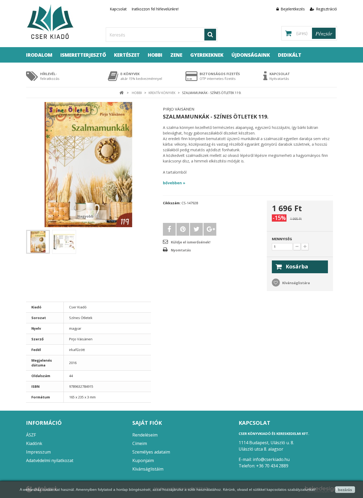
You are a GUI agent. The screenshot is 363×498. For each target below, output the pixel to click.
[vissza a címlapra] (121, 92)
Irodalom (39, 55)
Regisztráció (326, 8)
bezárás (345, 490)
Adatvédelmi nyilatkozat (49, 460)
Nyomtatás (181, 250)
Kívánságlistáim (147, 469)
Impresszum (38, 452)
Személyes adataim (151, 452)
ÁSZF (31, 435)
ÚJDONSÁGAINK (250, 55)
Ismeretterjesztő (83, 55)
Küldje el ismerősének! (190, 242)
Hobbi (155, 55)
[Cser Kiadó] (62, 22)
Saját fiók (147, 422)
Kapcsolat (118, 8)
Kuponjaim (143, 460)
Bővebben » (174, 182)
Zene (176, 55)
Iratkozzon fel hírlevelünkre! (155, 8)
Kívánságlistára (295, 282)
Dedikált (289, 55)
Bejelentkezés (293, 8)
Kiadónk (34, 443)
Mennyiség (282, 238)
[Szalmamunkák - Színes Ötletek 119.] (38, 242)
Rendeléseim (145, 435)
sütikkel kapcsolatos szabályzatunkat (284, 489)
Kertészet (127, 55)
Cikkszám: (172, 203)
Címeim (139, 443)
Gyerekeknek (206, 55)
